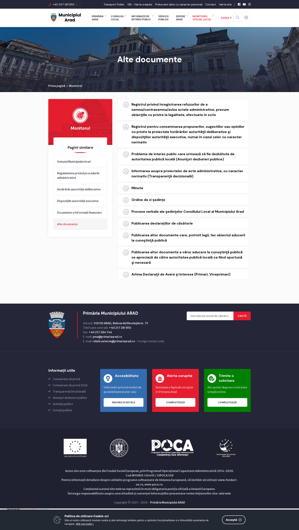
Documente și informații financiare (79, 212)
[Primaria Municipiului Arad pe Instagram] (249, 4)
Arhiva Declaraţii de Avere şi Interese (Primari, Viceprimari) (181, 274)
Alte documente (67, 224)
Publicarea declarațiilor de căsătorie (162, 223)
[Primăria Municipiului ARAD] (65, 17)
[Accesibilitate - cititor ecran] (246, 17)
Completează (175, 402)
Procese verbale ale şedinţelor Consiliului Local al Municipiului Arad (188, 211)
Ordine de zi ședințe (148, 199)
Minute (137, 188)
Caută (242, 315)
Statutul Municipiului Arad (73, 161)
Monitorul (75, 86)
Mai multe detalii (123, 402)
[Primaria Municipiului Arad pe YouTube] (244, 4)
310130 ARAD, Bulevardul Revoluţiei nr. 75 (121, 323)
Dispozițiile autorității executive (77, 201)
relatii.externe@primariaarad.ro (114, 341)
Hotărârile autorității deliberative (79, 189)
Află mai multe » (85, 523)
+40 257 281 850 (63, 4)
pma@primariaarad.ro (107, 336)
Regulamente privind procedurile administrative (78, 175)
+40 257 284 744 (100, 332)
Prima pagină (56, 86)
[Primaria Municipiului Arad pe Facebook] (239, 4)
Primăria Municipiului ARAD (167, 502)
